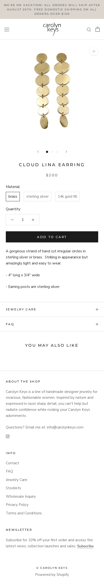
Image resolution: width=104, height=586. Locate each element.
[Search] (89, 29)
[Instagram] (7, 436)
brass (12, 196)
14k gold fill (67, 196)
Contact (12, 463)
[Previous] (38, 151)
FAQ (10, 324)
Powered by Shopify (52, 574)
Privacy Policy (17, 504)
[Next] (66, 151)
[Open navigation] (6, 29)
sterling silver (37, 196)
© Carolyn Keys (52, 568)
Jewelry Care (21, 309)
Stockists (13, 488)
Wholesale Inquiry (21, 496)
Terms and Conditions (24, 513)
